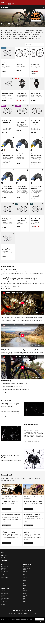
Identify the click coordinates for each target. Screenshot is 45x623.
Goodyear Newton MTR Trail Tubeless (7, 187)
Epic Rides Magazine (27, 569)
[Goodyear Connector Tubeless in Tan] (4, 150)
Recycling (3, 602)
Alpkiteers (25, 571)
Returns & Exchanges (5, 598)
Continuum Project (4, 571)
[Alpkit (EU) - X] (22, 610)
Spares (2, 599)
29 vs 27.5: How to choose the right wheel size (12, 386)
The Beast (5, 392)
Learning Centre (26, 579)
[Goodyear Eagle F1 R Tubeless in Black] (31, 183)
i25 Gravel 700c (27, 441)
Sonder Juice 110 (35, 93)
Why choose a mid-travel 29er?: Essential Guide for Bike (14, 393)
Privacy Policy (19, 613)
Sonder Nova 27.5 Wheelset (7, 63)
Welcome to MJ (26, 566)
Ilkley (24, 598)
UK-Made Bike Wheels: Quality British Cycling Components (15, 383)
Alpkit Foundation (5, 557)
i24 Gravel (7, 416)
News (24, 574)
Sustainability (31, 2)
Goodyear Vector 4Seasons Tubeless (22, 187)
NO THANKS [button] (39, 621)
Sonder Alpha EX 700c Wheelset (21, 121)
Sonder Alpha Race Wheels (7, 219)
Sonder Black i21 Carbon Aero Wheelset (35, 122)
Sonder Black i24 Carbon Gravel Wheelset (6, 122)
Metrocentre (25, 602)
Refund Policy (3, 579)
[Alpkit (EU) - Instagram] (17, 610)
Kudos (24, 580)
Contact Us (3, 590)
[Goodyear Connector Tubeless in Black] (2, 150)
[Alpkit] (2, 2)
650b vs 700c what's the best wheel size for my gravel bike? (15, 385)
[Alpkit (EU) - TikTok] (20, 610)
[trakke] (6, 2)
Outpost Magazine (26, 568)
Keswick (25, 599)
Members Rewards (4, 566)
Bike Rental (3, 604)
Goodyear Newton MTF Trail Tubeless (36, 154)
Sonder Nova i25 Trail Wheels (35, 219)
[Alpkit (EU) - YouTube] (25, 610)
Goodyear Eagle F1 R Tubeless (36, 187)
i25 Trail (32, 441)
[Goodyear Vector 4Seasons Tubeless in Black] (17, 183)
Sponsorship (3, 575)
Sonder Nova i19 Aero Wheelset (35, 63)
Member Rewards (4, 593)
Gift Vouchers (3, 595)
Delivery (2, 596)
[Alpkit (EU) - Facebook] (14, 610)
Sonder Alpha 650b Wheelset (22, 63)
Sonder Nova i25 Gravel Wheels (21, 219)
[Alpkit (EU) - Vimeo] (28, 610)
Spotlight (25, 577)
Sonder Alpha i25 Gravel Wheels (7, 248)
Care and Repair (4, 601)
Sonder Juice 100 (21, 93)
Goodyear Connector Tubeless (7, 154)
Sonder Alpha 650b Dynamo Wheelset (7, 94)
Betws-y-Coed (26, 592)
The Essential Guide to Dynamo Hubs (10, 388)
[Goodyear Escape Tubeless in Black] (17, 150)
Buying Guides (25, 575)
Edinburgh (25, 595)
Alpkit (2, 552)
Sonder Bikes (4, 555)
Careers (2, 574)
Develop (24, 583)
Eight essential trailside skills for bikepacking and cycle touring (16, 389)
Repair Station (4, 569)
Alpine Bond (3, 592)
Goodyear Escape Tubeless (21, 154)
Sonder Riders (25, 572)
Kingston (25, 601)
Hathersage (25, 596)
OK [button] (39, 619)
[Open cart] (41, 7)
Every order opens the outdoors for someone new (19, 2)
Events (24, 585)
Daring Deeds (25, 582)
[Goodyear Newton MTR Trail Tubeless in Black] (2, 183)
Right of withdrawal (33, 613)
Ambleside (25, 590)
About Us (3, 572)
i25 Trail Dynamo (38, 441)
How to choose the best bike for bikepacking (12, 390)
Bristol (24, 593)
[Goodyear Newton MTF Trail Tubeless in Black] (31, 150)
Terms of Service (4, 577)
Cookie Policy (25, 613)
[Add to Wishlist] (13, 48)
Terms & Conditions (12, 613)
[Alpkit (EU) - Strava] (31, 610)
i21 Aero (3, 416)
